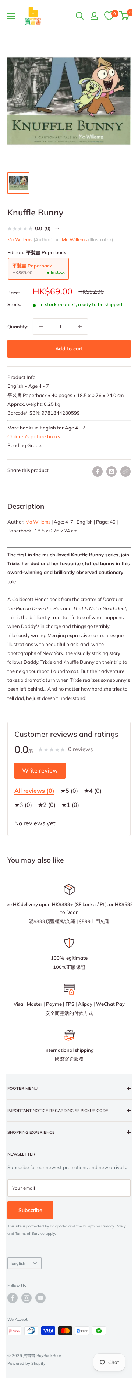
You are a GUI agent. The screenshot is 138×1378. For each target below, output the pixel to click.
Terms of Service (30, 1233)
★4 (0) (93, 790)
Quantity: (17, 326)
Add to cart (69, 348)
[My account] (94, 16)
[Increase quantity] (80, 326)
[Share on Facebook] (97, 471)
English (18, 1263)
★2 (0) (47, 804)
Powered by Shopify (26, 1363)
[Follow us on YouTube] (40, 1298)
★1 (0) (70, 804)
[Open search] (80, 16)
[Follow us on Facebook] (12, 1298)
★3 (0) (23, 804)
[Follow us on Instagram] (26, 1298)
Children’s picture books (33, 436)
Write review (40, 770)
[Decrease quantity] (41, 326)
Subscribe (30, 1210)
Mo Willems (37, 522)
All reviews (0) (34, 790)
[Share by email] (111, 471)
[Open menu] (11, 16)
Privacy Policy (113, 1226)
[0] (109, 15)
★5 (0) (69, 790)
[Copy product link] (125, 471)
